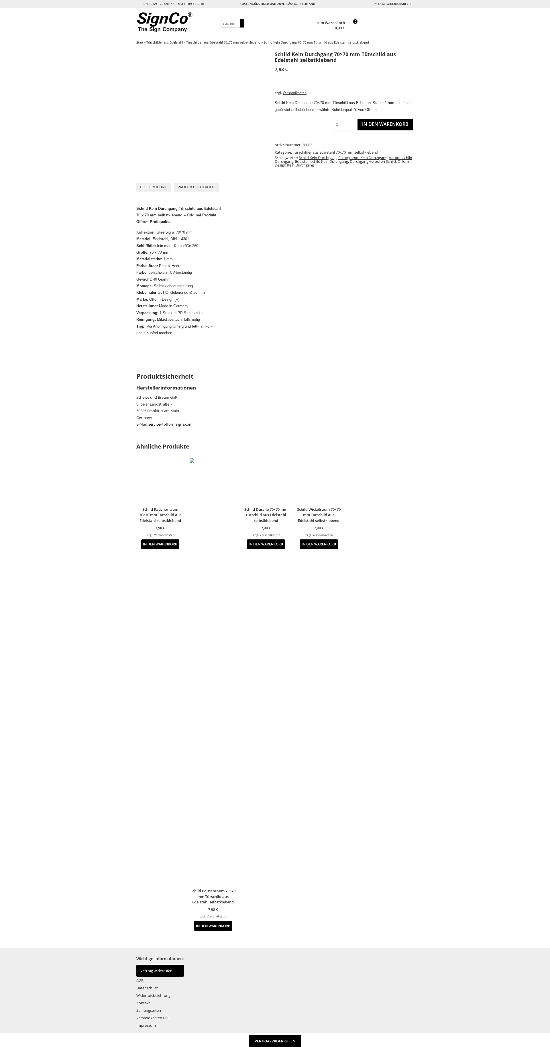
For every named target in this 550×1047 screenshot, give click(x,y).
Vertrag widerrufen (156, 970)
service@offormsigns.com (170, 424)
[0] (352, 28)
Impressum (146, 1025)
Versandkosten (295, 92)
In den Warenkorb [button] (160, 544)
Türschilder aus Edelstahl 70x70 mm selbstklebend (223, 42)
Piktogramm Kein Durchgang (362, 157)
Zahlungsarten (148, 1010)
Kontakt (143, 1002)
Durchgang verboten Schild (373, 161)
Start (139, 42)
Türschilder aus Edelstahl (164, 42)
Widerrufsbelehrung (153, 995)
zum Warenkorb (331, 23)
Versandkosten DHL (153, 1017)
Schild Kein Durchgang (318, 157)
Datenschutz (147, 988)
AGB (140, 980)
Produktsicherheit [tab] (196, 186)
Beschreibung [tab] (153, 186)
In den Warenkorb (385, 124)
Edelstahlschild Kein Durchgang (321, 161)
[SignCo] (177, 22)
